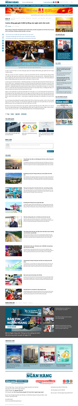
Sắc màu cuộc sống (59, 5)
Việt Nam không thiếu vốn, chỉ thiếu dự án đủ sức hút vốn (37, 217)
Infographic (25, 302)
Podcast (20, 302)
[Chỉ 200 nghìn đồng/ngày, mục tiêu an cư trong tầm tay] (47, 354)
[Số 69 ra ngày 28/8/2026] (64, 112)
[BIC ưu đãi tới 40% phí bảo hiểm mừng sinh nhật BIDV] (63, 354)
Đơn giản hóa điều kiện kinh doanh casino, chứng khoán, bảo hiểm (20, 36)
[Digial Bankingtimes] (68, 382)
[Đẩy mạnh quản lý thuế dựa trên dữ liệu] (13, 279)
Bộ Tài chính (23, 114)
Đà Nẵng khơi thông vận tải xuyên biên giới (34, 202)
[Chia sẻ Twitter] (3, 43)
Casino (12, 114)
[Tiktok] (58, 2)
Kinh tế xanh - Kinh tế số (15, 18)
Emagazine (30, 302)
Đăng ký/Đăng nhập (48, 2)
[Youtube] (56, 2)
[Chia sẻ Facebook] (3, 41)
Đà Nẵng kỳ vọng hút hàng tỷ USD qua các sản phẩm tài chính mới (64, 88)
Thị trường (52, 5)
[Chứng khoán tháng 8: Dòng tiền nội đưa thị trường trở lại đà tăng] (13, 265)
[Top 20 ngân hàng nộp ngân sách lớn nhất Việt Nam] (12, 127)
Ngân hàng (15, 5)
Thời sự (9, 5)
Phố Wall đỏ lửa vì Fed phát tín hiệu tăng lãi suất (35, 289)
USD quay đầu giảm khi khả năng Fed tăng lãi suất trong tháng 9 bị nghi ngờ (63, 79)
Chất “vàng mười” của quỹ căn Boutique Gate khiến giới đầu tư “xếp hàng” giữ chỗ (13, 366)
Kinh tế (28, 5)
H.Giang (9, 26)
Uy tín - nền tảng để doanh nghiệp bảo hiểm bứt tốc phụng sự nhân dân (46, 135)
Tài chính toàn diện (21, 5)
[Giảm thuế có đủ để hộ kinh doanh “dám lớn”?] (29, 127)
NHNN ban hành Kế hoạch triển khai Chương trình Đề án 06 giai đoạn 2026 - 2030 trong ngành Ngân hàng (63, 327)
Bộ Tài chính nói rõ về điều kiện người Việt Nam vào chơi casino (19, 34)
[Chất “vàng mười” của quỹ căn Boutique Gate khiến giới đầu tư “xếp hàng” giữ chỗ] (14, 354)
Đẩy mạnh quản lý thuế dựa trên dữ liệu (33, 275)
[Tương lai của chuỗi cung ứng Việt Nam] (64, 45)
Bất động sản (28, 18)
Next (71, 46)
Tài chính (23, 18)
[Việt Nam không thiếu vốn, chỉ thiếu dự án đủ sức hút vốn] (13, 221)
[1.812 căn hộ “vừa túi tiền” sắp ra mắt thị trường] (30, 354)
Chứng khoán (34, 18)
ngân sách (18, 114)
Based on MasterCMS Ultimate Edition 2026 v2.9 (14, 404)
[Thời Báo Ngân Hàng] (12, 2)
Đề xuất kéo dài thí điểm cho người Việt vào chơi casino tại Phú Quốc (21, 38)
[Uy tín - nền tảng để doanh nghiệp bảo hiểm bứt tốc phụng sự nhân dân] (46, 127)
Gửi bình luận (50, 151)
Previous (56, 46)
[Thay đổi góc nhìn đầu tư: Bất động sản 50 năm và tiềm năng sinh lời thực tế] (13, 163)
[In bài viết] (3, 51)
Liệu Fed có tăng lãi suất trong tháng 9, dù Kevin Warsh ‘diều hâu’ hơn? (64, 69)
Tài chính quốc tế (45, 5)
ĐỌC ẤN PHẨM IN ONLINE (61, 96)
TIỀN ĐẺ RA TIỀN (10, 341)
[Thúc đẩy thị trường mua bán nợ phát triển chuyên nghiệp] (48, 319)
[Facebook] (53, 2)
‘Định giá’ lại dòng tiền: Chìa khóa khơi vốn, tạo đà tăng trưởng (38, 188)
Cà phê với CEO (60, 34)
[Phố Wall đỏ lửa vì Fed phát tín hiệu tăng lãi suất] (13, 294)
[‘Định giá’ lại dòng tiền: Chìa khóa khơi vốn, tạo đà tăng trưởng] (13, 192)
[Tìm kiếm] (72, 2)
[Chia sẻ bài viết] (3, 48)
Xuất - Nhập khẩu (41, 18)
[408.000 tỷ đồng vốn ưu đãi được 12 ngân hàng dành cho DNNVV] (48, 311)
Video (16, 302)
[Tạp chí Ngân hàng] (45, 382)
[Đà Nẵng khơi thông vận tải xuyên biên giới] (13, 207)
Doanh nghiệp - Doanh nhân (36, 5)
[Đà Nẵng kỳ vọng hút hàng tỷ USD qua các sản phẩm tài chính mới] (13, 178)
